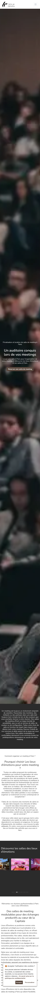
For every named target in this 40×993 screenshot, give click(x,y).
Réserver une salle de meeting (20, 369)
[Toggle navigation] (35, 4)
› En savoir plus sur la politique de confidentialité (19, 977)
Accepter (19, 982)
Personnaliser (29, 982)
